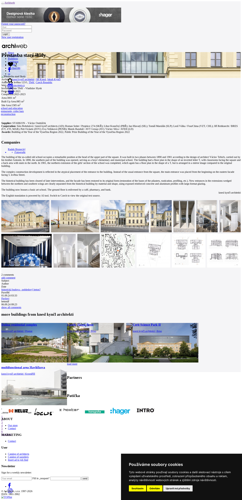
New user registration (12, 37)
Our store (13, 425)
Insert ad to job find (18, 459)
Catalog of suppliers (18, 456)
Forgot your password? (13, 23)
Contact (12, 428)
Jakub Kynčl (53, 79)
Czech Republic (44, 82)
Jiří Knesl (41, 79)
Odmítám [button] (154, 488)
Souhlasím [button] (138, 488)
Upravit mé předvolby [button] (178, 488)
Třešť (31, 82)
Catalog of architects (18, 454)
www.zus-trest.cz (16, 85)
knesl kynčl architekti (23, 79)
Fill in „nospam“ (41, 478)
